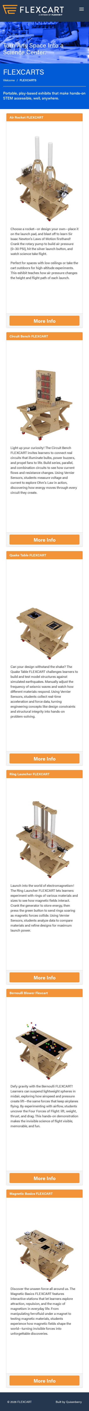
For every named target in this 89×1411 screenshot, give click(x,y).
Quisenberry (74, 1402)
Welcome (9, 80)
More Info (45, 320)
